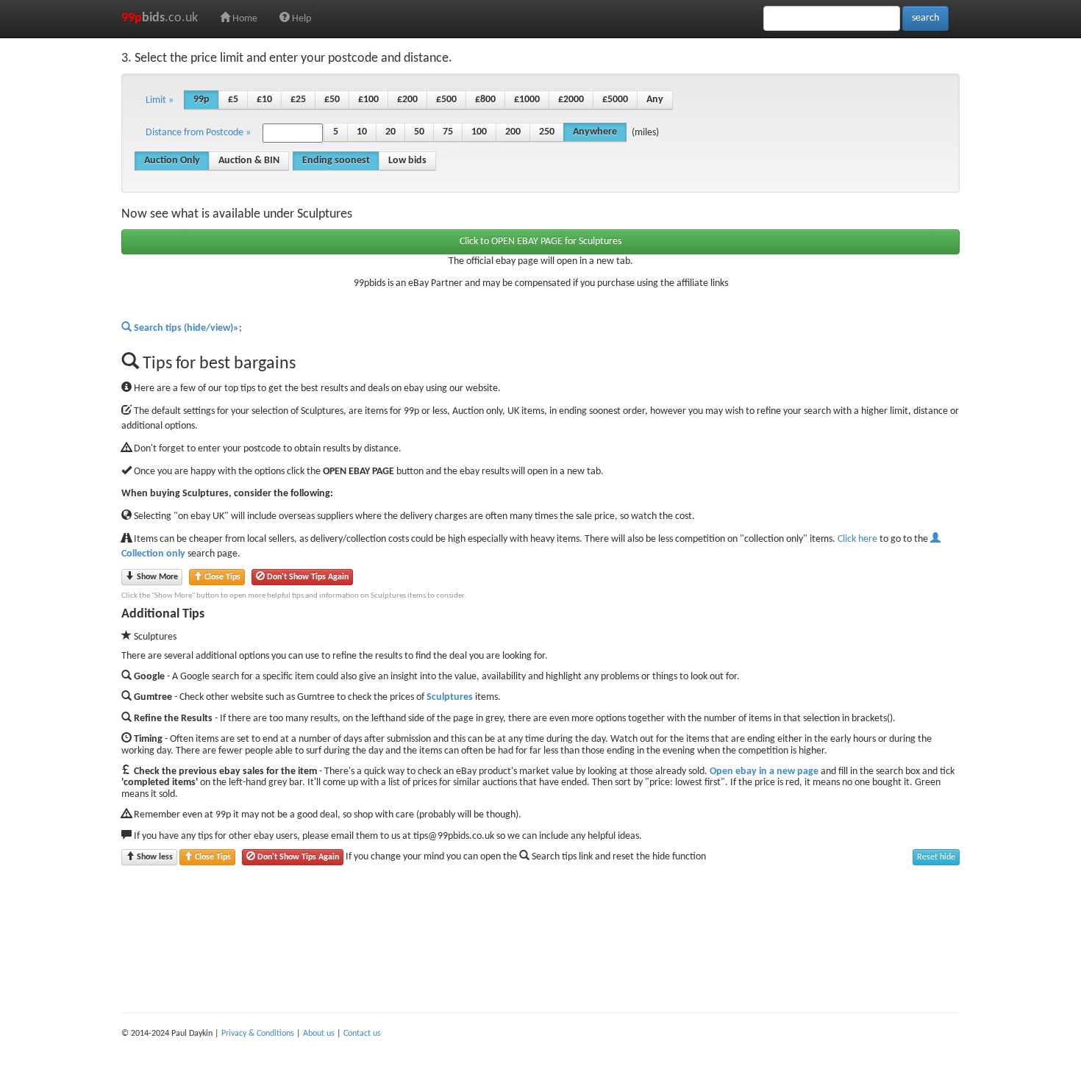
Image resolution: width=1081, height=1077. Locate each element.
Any (654, 99)
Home (243, 18)
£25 (298, 99)
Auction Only (172, 160)
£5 (233, 99)
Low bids (407, 160)
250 (546, 131)
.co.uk (159, 18)
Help (300, 18)
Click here (857, 539)
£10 (264, 99)
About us (319, 1033)
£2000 (571, 99)
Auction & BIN (248, 160)
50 (419, 131)
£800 (485, 99)
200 (513, 131)
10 (362, 131)
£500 (446, 99)
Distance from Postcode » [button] (198, 132)
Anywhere (595, 131)
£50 (332, 99)
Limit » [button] (160, 100)
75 (448, 131)
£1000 (527, 99)
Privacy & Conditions (257, 1033)
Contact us (362, 1033)
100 (479, 131)
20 (390, 131)
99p (201, 99)
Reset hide (936, 857)
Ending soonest (336, 160)
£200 (407, 99)
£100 (368, 99)
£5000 (615, 99)
